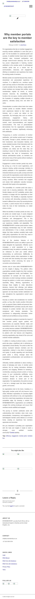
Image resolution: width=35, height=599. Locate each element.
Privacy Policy (6, 567)
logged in (12, 506)
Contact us (13, 432)
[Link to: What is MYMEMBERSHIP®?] (10, 460)
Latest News (23, 45)
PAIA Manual (6, 558)
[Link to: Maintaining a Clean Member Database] (25, 475)
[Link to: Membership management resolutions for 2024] (10, 475)
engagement (15, 436)
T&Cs (4, 569)
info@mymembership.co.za (13, 1)
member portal (23, 436)
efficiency (8, 436)
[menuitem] (13, 1)
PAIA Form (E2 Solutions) (9, 561)
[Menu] (29, 6)
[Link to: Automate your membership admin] (25, 460)
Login (4, 555)
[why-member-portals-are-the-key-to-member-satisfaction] (17, 23)
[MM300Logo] (14, 6)
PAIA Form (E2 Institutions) (10, 564)
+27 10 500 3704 (25, 1)
